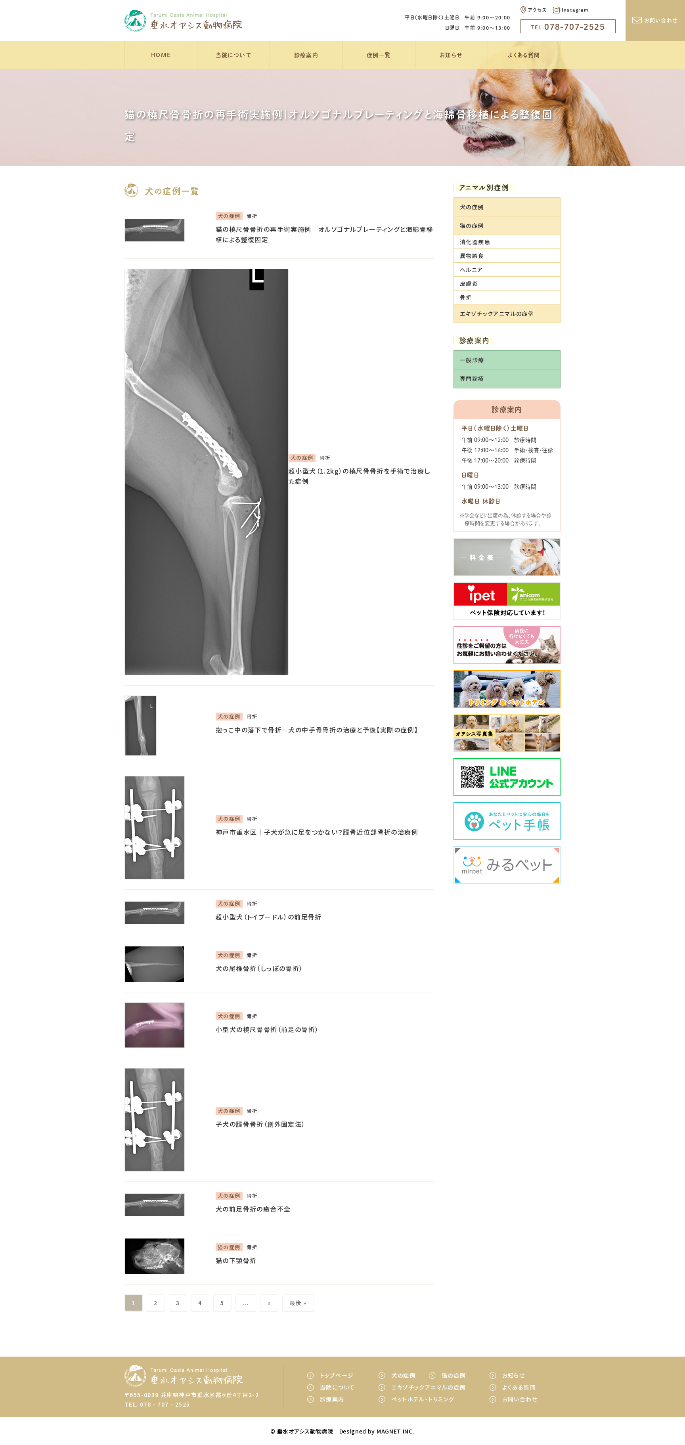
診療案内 (306, 55)
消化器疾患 (475, 242)
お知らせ (451, 55)
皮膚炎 (469, 283)
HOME (161, 55)
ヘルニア (471, 269)
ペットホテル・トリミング (422, 1399)
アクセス (537, 10)
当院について (233, 55)
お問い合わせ (661, 20)
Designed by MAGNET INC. (377, 1431)
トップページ (337, 1375)
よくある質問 (524, 55)
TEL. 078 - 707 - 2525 (157, 1404)
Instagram (575, 10)
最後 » (298, 1303)
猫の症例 (454, 1375)
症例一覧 (379, 55)
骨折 (466, 298)
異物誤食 (472, 256)
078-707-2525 (568, 27)
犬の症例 (403, 1375)
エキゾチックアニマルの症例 (428, 1387)
